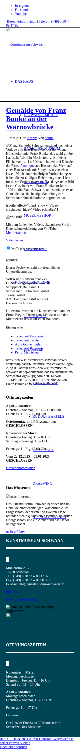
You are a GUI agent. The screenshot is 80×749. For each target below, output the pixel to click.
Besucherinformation (21, 21)
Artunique (27, 165)
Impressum (13, 592)
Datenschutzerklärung (21, 599)
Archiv (32, 138)
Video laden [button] (14, 240)
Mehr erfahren (16, 232)
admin (49, 138)
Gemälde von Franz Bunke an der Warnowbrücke (36, 118)
